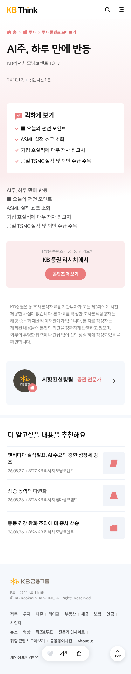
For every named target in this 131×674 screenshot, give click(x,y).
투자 (32, 32)
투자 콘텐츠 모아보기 (59, 32)
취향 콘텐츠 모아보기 (27, 641)
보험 (97, 614)
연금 (110, 614)
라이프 (53, 614)
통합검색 (107, 9)
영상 (26, 632)
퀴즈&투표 (44, 632)
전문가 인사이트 (72, 632)
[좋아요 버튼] (50, 653)
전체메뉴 (121, 9)
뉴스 (13, 632)
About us (85, 641)
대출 (39, 614)
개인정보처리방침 (24, 657)
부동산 (70, 614)
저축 (13, 614)
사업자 (15, 623)
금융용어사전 (61, 641)
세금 (84, 614)
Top (117, 653)
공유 (79, 653)
